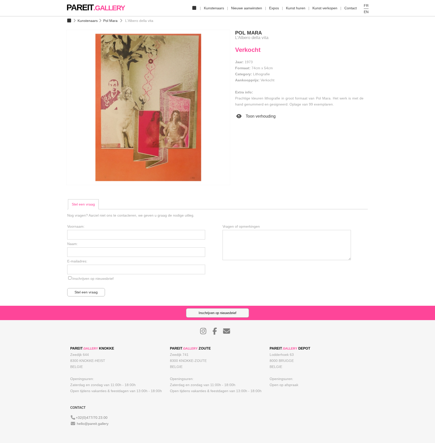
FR (366, 6)
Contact (350, 8)
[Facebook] (217, 332)
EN (366, 12)
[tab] (83, 204)
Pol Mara (110, 21)
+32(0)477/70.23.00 (91, 418)
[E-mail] (229, 332)
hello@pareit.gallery (92, 424)
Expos (274, 8)
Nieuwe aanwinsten (246, 8)
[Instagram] (205, 332)
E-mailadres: (77, 261)
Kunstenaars (214, 8)
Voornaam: (76, 226)
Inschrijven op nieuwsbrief (93, 279)
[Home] (194, 8)
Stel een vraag (83, 204)
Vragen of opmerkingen (241, 226)
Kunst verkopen (324, 8)
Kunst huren (295, 8)
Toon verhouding (260, 116)
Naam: (72, 244)
